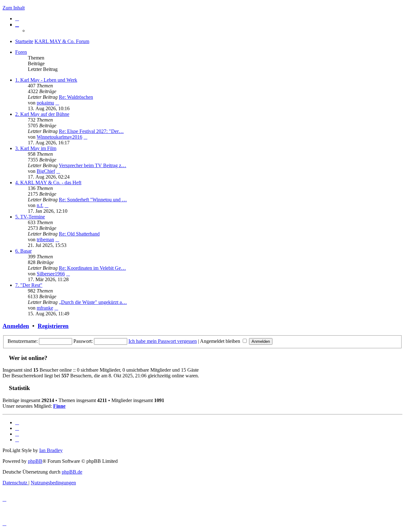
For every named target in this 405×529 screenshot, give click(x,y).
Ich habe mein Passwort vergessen (162, 341)
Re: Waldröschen (76, 97)
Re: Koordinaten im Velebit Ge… (92, 268)
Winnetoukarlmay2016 (59, 137)
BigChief (46, 171)
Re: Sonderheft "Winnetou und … (93, 199)
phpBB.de (72, 472)
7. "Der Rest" (28, 285)
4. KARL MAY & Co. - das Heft (48, 182)
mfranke (45, 308)
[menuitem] (17, 18)
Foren (21, 52)
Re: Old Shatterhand (79, 233)
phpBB (35, 461)
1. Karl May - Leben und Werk (46, 80)
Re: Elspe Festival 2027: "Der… (91, 131)
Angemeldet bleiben (220, 341)
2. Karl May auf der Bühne (42, 114)
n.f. (40, 205)
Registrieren (53, 326)
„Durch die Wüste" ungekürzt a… (93, 302)
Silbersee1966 (51, 273)
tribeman (45, 239)
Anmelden (16, 326)
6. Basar (23, 251)
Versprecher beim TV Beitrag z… (92, 165)
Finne (59, 406)
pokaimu (45, 102)
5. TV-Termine (30, 216)
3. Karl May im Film (35, 148)
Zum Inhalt (14, 7)
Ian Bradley (51, 450)
